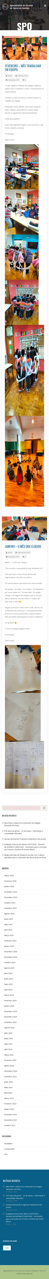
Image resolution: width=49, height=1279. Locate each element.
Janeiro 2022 (9, 1109)
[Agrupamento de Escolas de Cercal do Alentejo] (17, 6)
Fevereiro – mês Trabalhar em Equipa (23, 67)
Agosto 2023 (9, 1027)
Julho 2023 (8, 1033)
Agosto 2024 (9, 968)
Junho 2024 (8, 979)
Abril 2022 (8, 1093)
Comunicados (9, 1149)
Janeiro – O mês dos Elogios (23, 546)
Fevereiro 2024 (10, 1000)
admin (10, 76)
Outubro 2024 (9, 962)
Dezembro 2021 (10, 1114)
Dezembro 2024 (10, 951)
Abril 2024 (8, 989)
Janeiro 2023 (9, 1065)
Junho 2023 (8, 1038)
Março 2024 (9, 995)
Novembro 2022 (10, 1071)
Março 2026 (9, 875)
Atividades (12, 80)
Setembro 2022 (10, 1076)
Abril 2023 (8, 1049)
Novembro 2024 (10, 957)
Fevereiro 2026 (10, 881)
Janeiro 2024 (9, 1006)
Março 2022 (9, 1098)
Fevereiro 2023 (10, 1060)
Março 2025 (9, 935)
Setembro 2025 (10, 908)
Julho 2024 (8, 973)
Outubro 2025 (9, 903)
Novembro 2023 (10, 1017)
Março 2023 (9, 1055)
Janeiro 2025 (9, 946)
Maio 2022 (8, 1087)
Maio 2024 (8, 984)
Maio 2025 (8, 924)
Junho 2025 (8, 919)
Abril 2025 (8, 930)
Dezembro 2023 (10, 1011)
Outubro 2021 (9, 1125)
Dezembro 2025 (10, 892)
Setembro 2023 (10, 1022)
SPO (17, 80)
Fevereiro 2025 (10, 941)
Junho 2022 (8, 1082)
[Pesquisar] (44, 808)
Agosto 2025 (9, 913)
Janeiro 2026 (9, 886)
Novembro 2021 (10, 1120)
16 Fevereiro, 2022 (24, 552)
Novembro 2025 (10, 897)
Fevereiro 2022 (10, 1103)
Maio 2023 (8, 1044)
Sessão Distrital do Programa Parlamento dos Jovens (25, 839)
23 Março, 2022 (23, 76)
